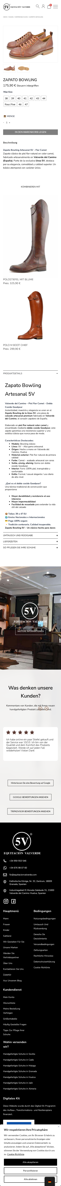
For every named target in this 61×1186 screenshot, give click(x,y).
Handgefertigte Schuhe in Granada (20, 1071)
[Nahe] (58, 1126)
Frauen (6, 924)
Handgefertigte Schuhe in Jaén (18, 1082)
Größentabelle (10, 1018)
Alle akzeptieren (30, 1162)
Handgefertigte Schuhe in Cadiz (18, 1059)
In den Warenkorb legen (30, 132)
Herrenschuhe (21, 17)
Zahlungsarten (41, 950)
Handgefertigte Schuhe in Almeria (19, 1088)
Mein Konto (8, 997)
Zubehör (7, 974)
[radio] (6, 98)
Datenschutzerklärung (44, 961)
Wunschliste (9, 1003)
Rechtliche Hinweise (43, 955)
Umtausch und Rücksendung (41, 926)
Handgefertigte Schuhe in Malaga (19, 1065)
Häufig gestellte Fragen (14, 1024)
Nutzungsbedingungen (45, 918)
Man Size (7, 91)
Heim (5, 17)
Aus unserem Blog (12, 980)
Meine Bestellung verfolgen (11, 1010)
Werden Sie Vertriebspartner (11, 955)
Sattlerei (7, 935)
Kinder (6, 930)
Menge (11, 116)
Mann (11, 17)
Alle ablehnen (30, 1179)
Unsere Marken (10, 947)
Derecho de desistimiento (40, 936)
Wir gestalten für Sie (13, 941)
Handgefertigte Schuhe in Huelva (19, 1077)
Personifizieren (30, 1170)
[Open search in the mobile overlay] (37, 6)
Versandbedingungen (44, 944)
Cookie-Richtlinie (15, 1154)
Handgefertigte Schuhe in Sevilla (19, 1053)
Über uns (7, 963)
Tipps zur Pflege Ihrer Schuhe (13, 1032)
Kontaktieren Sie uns (13, 969)
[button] (40, 708)
